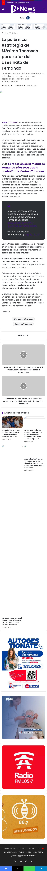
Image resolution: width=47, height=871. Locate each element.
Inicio (6, 33)
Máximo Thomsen (24, 324)
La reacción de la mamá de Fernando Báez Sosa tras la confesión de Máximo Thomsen (23, 167)
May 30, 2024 (32, 234)
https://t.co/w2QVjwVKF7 (20, 223)
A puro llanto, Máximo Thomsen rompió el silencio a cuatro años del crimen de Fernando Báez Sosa (34, 463)
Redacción (6, 86)
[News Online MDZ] (23, 9)
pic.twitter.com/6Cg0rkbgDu (22, 226)
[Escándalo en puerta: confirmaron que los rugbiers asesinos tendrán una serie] (12, 422)
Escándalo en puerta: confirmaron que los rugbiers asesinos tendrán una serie (11, 433)
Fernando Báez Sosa (24, 319)
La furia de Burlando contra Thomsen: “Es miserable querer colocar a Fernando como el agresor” (33, 434)
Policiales (14, 33)
